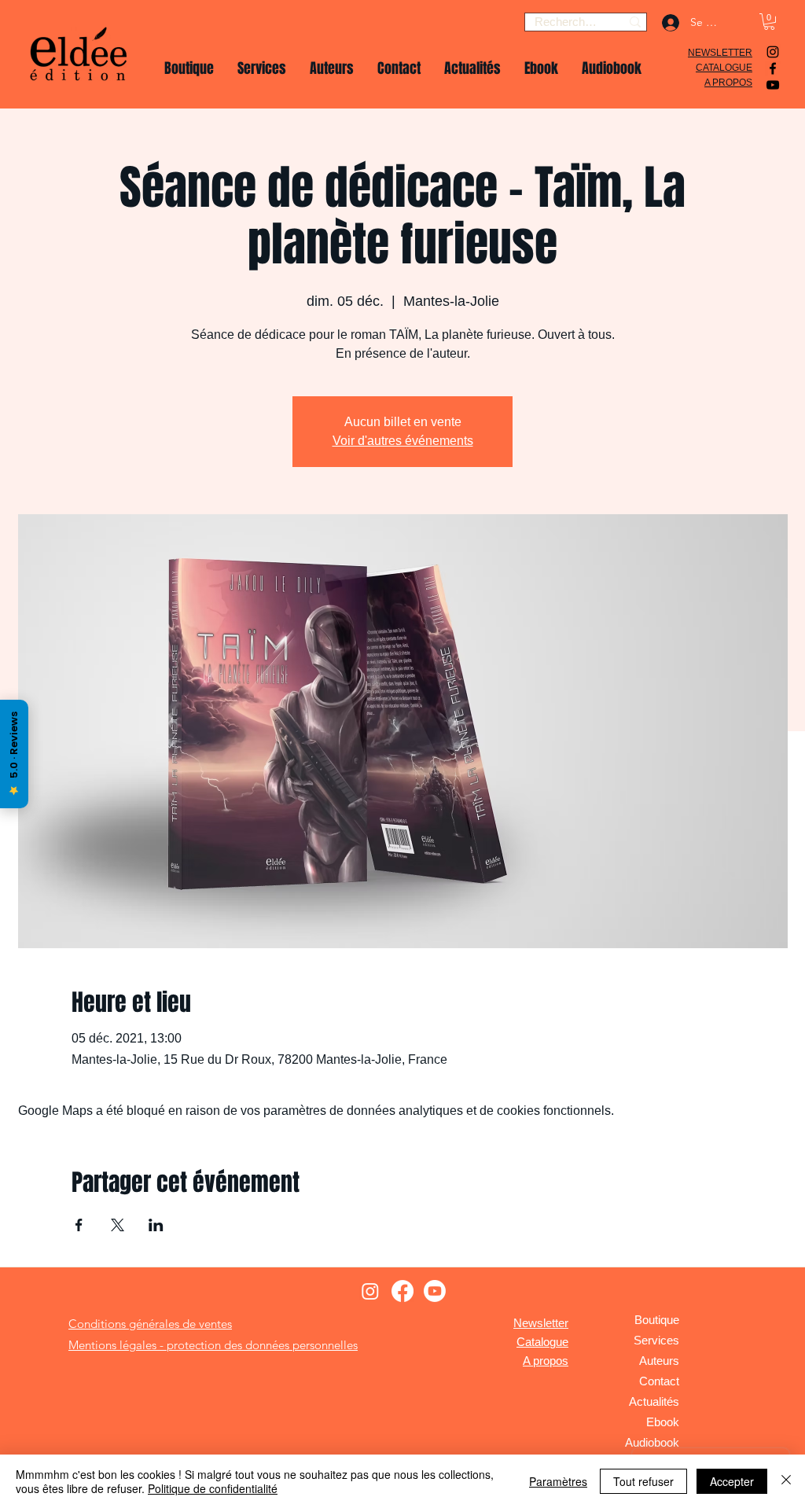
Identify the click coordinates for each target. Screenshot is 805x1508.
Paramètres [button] (558, 1481)
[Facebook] (773, 68)
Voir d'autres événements (403, 440)
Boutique (656, 1319)
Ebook (662, 1422)
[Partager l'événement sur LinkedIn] (156, 1225)
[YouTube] (773, 85)
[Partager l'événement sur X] (117, 1225)
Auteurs (659, 1360)
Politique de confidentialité (213, 1488)
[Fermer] (786, 1481)
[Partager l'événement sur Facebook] (79, 1225)
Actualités (654, 1401)
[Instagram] (773, 52)
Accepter (732, 1481)
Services (656, 1340)
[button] (769, 21)
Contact (659, 1381)
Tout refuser (643, 1481)
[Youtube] (435, 1291)
